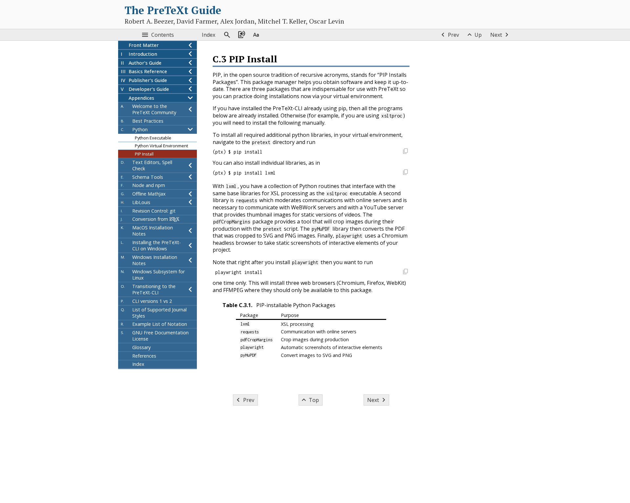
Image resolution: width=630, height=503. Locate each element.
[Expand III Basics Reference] (190, 71)
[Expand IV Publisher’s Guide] (190, 80)
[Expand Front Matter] (190, 45)
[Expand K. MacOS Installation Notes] (190, 230)
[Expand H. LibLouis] (190, 202)
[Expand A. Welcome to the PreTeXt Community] (190, 109)
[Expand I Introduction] (190, 54)
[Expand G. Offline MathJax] (190, 194)
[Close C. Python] (190, 129)
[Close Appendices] (190, 98)
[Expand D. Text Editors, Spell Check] (190, 165)
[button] (405, 152)
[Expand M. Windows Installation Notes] (190, 260)
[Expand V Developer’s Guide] (190, 89)
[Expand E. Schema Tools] (190, 177)
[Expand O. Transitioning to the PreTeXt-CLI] (190, 289)
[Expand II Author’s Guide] (190, 63)
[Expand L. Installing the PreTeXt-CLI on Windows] (190, 245)
